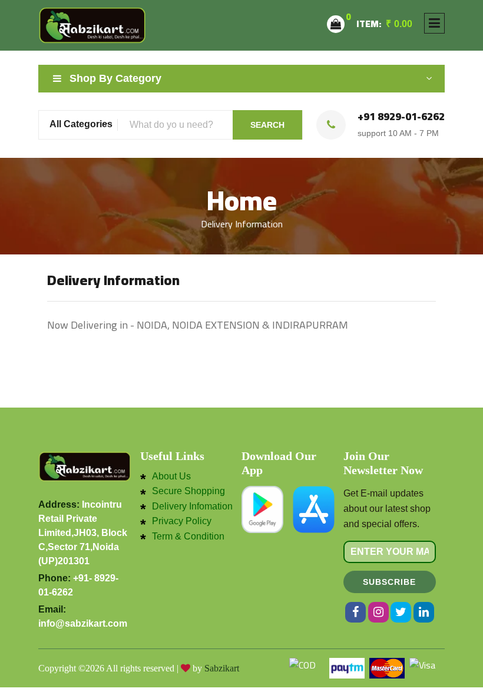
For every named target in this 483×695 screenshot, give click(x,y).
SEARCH (267, 125)
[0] (336, 24)
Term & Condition (188, 536)
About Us (171, 476)
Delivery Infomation (192, 506)
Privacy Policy (181, 521)
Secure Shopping (188, 491)
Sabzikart (221, 668)
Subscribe (389, 582)
